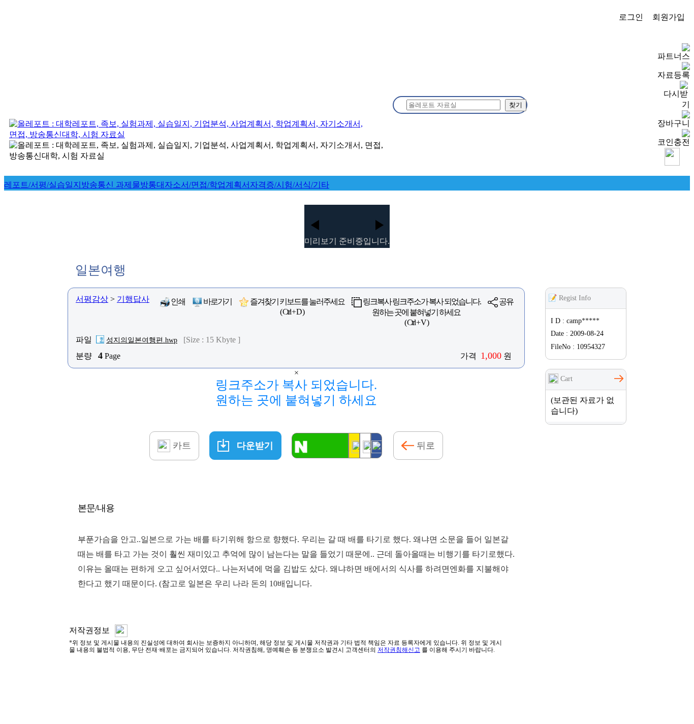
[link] (42, 184)
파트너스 (673, 56)
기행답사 (133, 299)
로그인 (631, 17)
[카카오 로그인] (354, 445)
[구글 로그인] (365, 445)
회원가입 (668, 17)
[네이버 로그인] (320, 445)
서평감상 (92, 299)
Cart (565, 379)
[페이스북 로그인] (376, 445)
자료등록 (673, 75)
